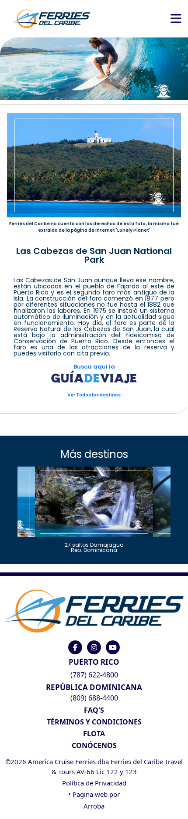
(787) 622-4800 (94, 675)
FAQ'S (94, 710)
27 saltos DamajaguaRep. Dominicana (94, 547)
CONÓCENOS (94, 745)
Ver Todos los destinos (94, 395)
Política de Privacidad (94, 782)
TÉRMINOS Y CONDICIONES (94, 722)
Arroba (94, 806)
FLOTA (94, 733)
